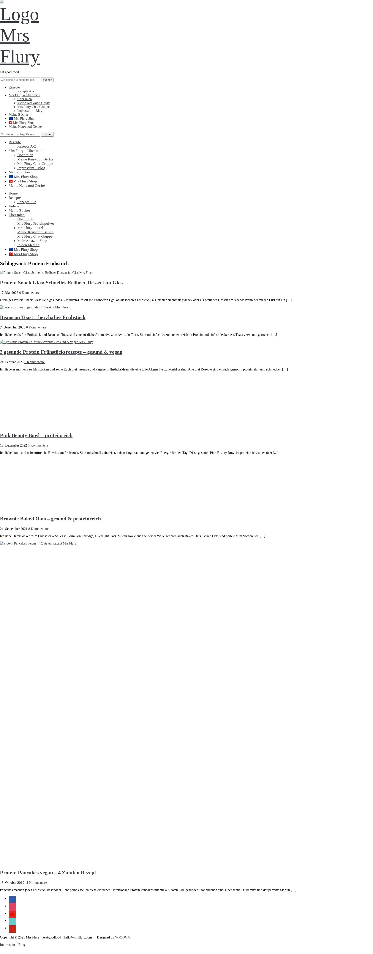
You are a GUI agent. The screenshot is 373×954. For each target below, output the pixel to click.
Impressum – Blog (29, 110)
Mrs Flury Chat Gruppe (35, 236)
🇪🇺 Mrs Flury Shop (22, 118)
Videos (14, 206)
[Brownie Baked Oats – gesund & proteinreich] (39, 508)
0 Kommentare (29, 292)
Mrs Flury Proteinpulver (35, 223)
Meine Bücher (18, 114)
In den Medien (28, 245)
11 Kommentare (36, 882)
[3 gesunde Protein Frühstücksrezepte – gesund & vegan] (46, 342)
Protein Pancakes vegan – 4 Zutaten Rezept (48, 872)
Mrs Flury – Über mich (24, 95)
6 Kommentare (34, 362)
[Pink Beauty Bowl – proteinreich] (39, 425)
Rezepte (14, 87)
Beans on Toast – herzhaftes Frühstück (42, 317)
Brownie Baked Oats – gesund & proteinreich (50, 518)
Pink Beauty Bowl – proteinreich (36, 435)
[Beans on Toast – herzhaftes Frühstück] (34, 307)
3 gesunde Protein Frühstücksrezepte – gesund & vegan (61, 352)
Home (13, 193)
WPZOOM (123, 937)
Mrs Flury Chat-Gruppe (33, 107)
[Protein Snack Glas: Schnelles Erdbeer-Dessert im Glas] (46, 272)
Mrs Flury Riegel (30, 228)
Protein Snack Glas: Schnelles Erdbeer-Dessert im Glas (61, 282)
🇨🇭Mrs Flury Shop (22, 123)
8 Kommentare (38, 529)
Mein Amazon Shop (32, 241)
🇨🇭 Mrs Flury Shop (23, 254)
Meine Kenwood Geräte (33, 103)
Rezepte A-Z (26, 91)
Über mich (24, 99)
